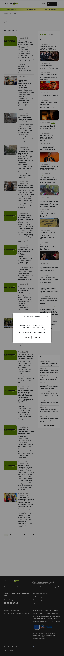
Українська (26, 337)
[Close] (47, 317)
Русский (38, 337)
